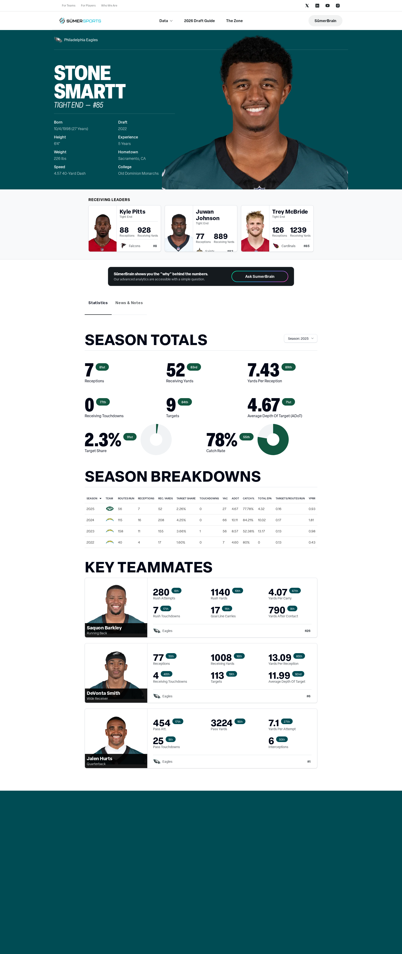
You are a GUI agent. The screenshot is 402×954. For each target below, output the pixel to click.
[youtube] (327, 5)
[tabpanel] (201, 554)
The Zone (234, 20)
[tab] (98, 303)
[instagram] (337, 5)
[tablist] (201, 306)
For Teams (68, 5)
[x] (307, 5)
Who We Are (109, 5)
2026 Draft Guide (199, 20)
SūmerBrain (325, 20)
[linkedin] (317, 5)
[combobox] (300, 338)
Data (163, 20)
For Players (88, 5)
